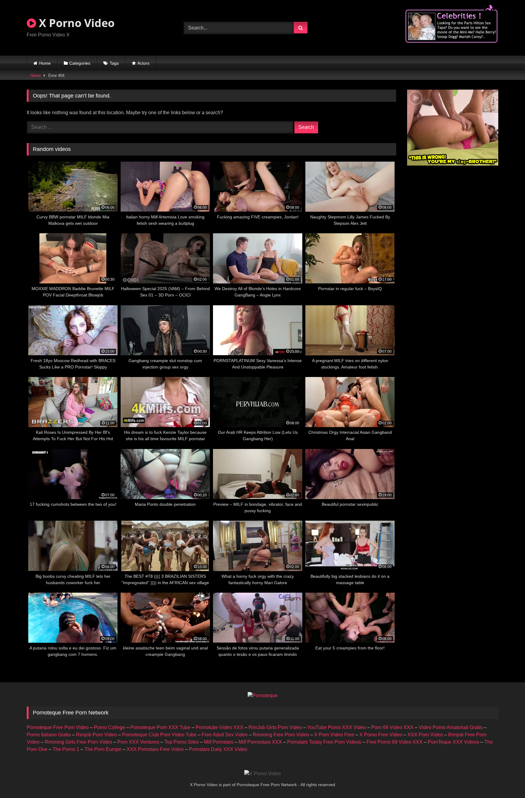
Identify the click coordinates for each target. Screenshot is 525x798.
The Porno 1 (66, 749)
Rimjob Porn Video (96, 734)
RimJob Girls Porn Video (275, 727)
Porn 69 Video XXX (392, 727)
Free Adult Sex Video (225, 734)
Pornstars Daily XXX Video (218, 749)
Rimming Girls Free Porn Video (78, 742)
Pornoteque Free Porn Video (58, 727)
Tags (114, 63)
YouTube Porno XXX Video (336, 727)
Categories (79, 63)
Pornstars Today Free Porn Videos (324, 742)
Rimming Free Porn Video (281, 734)
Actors (143, 63)
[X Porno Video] (262, 773)
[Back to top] (506, 780)
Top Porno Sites (181, 742)
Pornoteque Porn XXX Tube (160, 727)
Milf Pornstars (218, 742)
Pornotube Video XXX (219, 727)
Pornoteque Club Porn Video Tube (159, 734)
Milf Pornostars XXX (260, 742)
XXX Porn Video (425, 734)
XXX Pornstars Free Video (155, 749)
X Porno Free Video (380, 734)
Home (45, 63)
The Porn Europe (103, 749)
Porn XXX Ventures (138, 742)
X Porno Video (75, 22)
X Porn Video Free (334, 734)
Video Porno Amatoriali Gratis (450, 727)
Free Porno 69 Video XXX (394, 742)
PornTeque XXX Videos (453, 742)
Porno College (109, 727)
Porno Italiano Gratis (49, 734)
